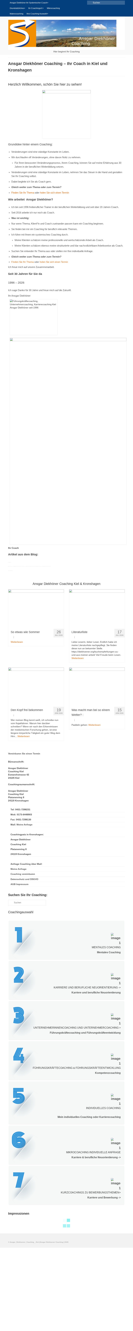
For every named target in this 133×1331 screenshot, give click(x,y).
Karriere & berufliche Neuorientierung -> (96, 1157)
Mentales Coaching (109, 952)
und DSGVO (24, 879)
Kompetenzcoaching (108, 1073)
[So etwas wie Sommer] (36, 607)
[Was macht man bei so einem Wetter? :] (97, 686)
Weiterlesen (17, 642)
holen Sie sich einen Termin (55, 192)
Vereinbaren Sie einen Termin (24, 753)
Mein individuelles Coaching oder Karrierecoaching (89, 1117)
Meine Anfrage (24, 824)
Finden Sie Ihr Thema (22, 192)
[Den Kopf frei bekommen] (36, 686)
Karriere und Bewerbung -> (104, 1197)
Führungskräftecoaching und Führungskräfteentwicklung (85, 1032)
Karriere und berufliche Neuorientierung (96, 992)
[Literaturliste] (97, 607)
